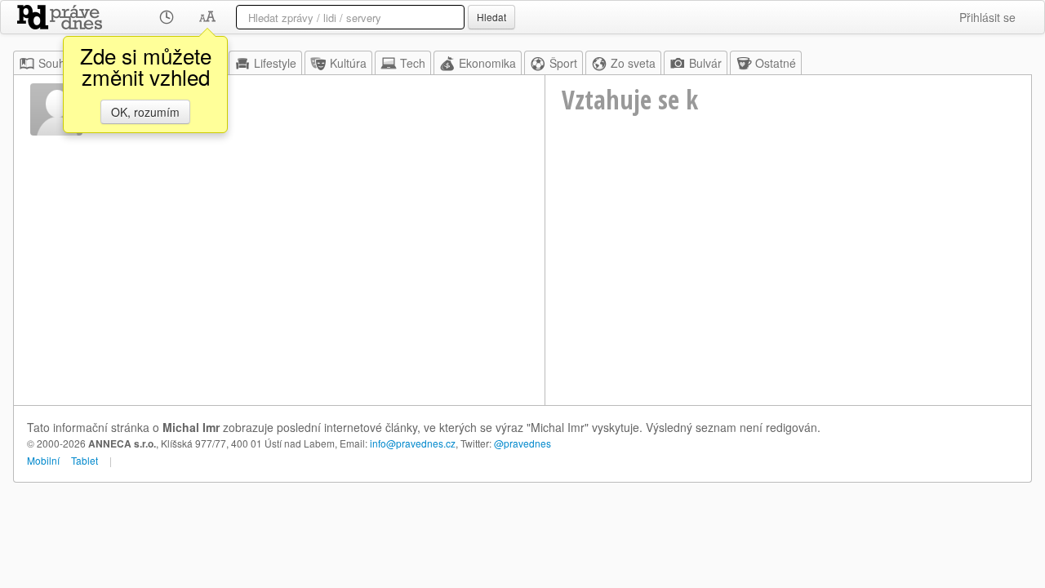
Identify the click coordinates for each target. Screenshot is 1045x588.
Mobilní (43, 460)
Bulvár (705, 63)
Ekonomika (487, 63)
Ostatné (775, 63)
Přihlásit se (987, 17)
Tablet (84, 460)
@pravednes (522, 443)
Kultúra (348, 63)
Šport (563, 63)
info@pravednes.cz (413, 443)
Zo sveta (633, 63)
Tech (412, 63)
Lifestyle (275, 63)
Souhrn (57, 63)
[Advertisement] (788, 282)
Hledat (491, 17)
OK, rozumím (145, 112)
